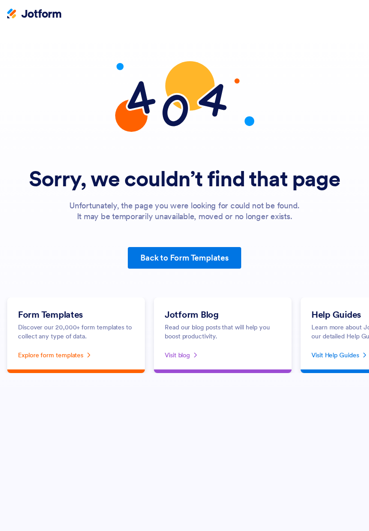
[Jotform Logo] (34, 14)
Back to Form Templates (184, 257)
